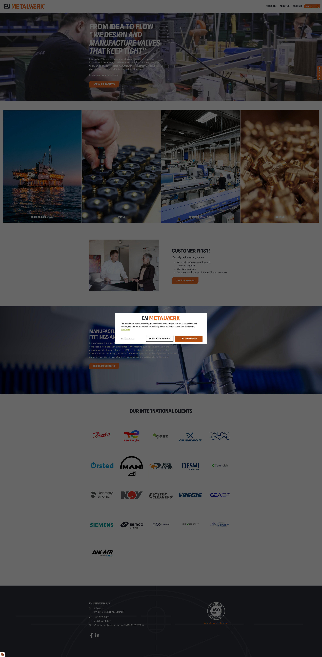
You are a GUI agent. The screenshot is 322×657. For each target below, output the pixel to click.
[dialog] (161, 328)
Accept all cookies (188, 339)
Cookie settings (127, 339)
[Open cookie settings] (2, 654)
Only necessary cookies (160, 339)
